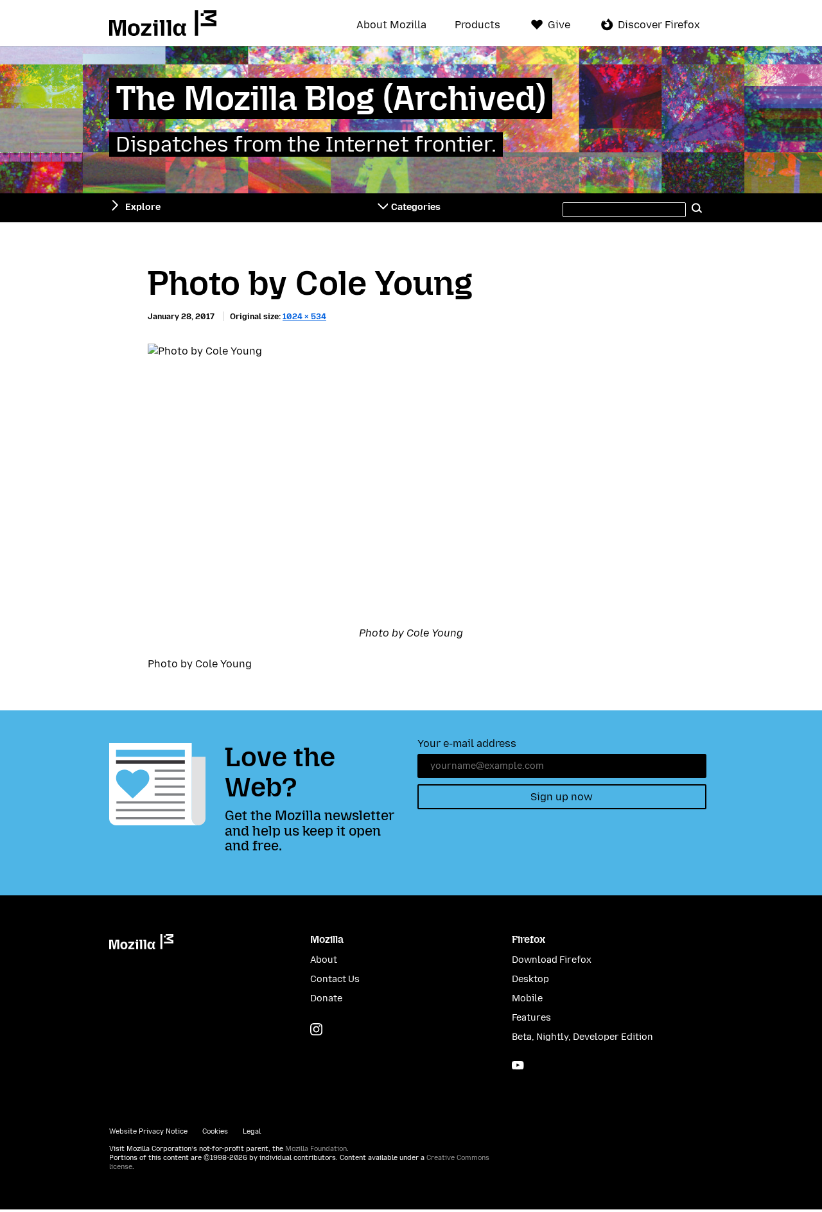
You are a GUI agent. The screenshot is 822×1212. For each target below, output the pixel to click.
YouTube (518, 1065)
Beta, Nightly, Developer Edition (582, 1037)
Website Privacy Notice (148, 1131)
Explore (143, 207)
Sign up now (561, 797)
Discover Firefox (659, 25)
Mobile (527, 998)
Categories (416, 207)
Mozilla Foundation (316, 1149)
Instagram (316, 1029)
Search (697, 207)
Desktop (530, 979)
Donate (326, 998)
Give (559, 25)
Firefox (528, 939)
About (323, 959)
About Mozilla (391, 25)
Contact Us (335, 979)
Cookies (215, 1131)
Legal (252, 1131)
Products (477, 25)
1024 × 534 (304, 316)
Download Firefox (551, 959)
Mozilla (162, 23)
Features (531, 1017)
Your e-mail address (466, 743)
